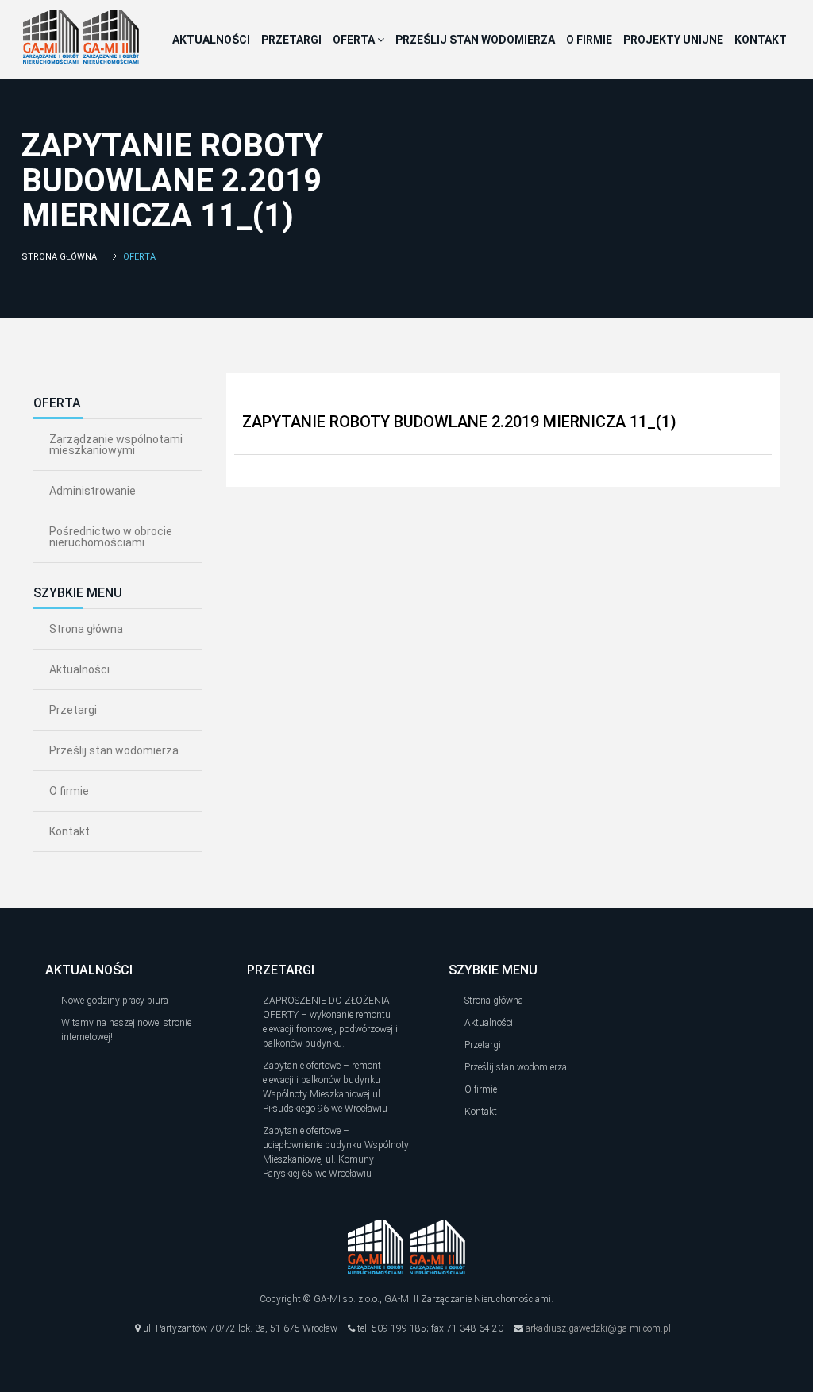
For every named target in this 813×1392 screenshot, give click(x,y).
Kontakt (69, 831)
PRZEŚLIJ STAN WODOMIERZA (475, 39)
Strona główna (59, 257)
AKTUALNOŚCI (211, 39)
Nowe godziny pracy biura (114, 1000)
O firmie (69, 791)
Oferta (355, 39)
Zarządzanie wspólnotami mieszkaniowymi (116, 445)
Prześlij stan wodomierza (114, 750)
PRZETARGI (291, 39)
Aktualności (79, 669)
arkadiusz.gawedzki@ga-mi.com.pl (598, 1328)
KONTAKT (760, 39)
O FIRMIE (589, 39)
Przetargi (73, 710)
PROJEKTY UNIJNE (673, 39)
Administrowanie (92, 490)
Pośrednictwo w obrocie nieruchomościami (110, 537)
